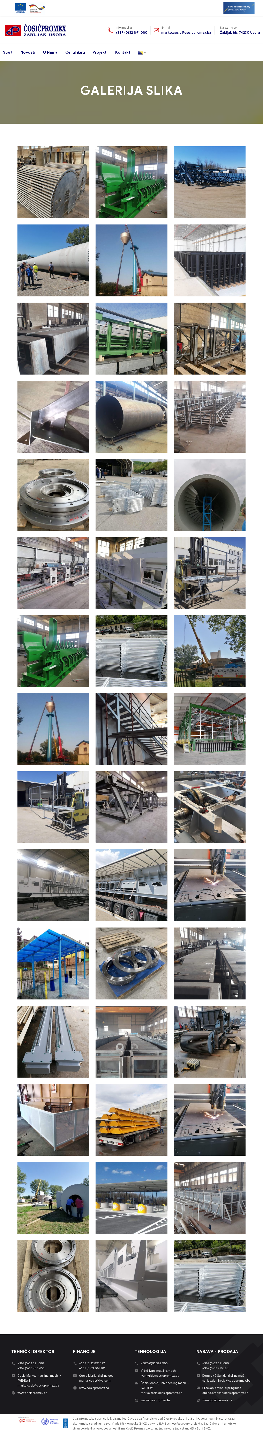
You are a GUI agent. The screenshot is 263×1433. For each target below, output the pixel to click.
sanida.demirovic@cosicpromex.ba (226, 1380)
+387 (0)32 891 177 (92, 1363)
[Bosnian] (142, 52)
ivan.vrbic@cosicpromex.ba (160, 1375)
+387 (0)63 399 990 (154, 1363)
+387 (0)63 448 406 (31, 1368)
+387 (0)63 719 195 (215, 1368)
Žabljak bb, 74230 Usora (240, 33)
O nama (50, 52)
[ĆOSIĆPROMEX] (35, 30)
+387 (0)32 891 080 (131, 33)
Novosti (28, 52)
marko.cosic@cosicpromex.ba (186, 33)
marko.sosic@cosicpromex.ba (161, 1393)
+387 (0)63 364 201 (92, 1368)
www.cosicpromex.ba (32, 1393)
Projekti (100, 52)
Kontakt (122, 52)
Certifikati (75, 52)
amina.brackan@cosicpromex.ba (225, 1393)
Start (8, 52)
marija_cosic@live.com (95, 1380)
